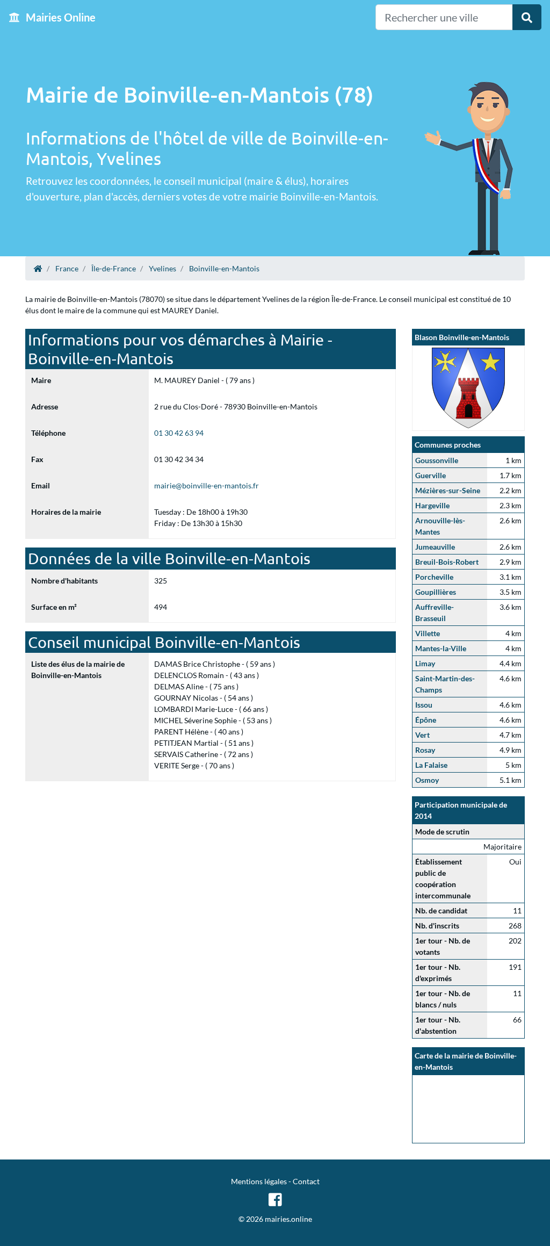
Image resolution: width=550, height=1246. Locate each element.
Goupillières (435, 591)
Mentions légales (259, 1181)
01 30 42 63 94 (179, 432)
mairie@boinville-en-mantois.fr (206, 485)
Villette (427, 633)
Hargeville (432, 505)
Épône (425, 719)
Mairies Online (60, 17)
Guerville (430, 475)
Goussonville (436, 460)
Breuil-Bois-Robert (447, 561)
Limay (425, 663)
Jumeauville (435, 546)
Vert (422, 734)
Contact (306, 1181)
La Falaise (431, 764)
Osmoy (427, 779)
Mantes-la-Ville (440, 648)
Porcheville (434, 576)
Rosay (425, 749)
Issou (423, 704)
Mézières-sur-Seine (447, 490)
